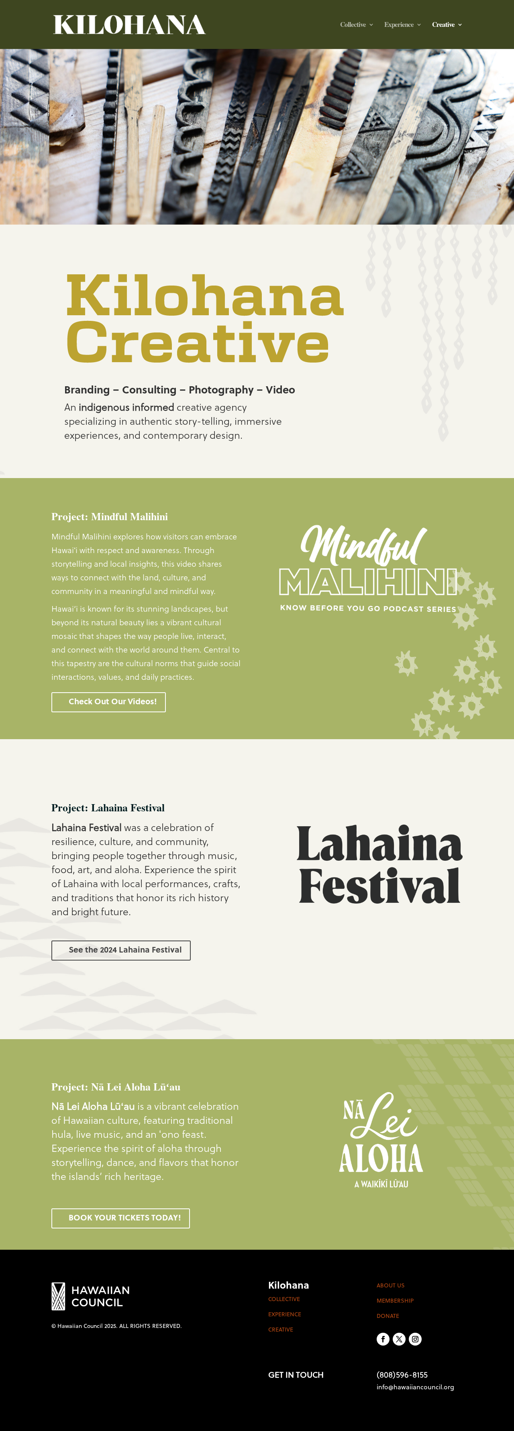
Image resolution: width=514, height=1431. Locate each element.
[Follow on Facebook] (383, 1339)
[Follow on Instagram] (415, 1339)
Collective (353, 25)
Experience (399, 25)
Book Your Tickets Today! (125, 1218)
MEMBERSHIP (395, 1301)
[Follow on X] (399, 1339)
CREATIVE (280, 1330)
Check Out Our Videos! (113, 702)
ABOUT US (391, 1286)
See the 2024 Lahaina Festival (125, 950)
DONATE (388, 1316)
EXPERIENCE (284, 1315)
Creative (443, 25)
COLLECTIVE (284, 1300)
